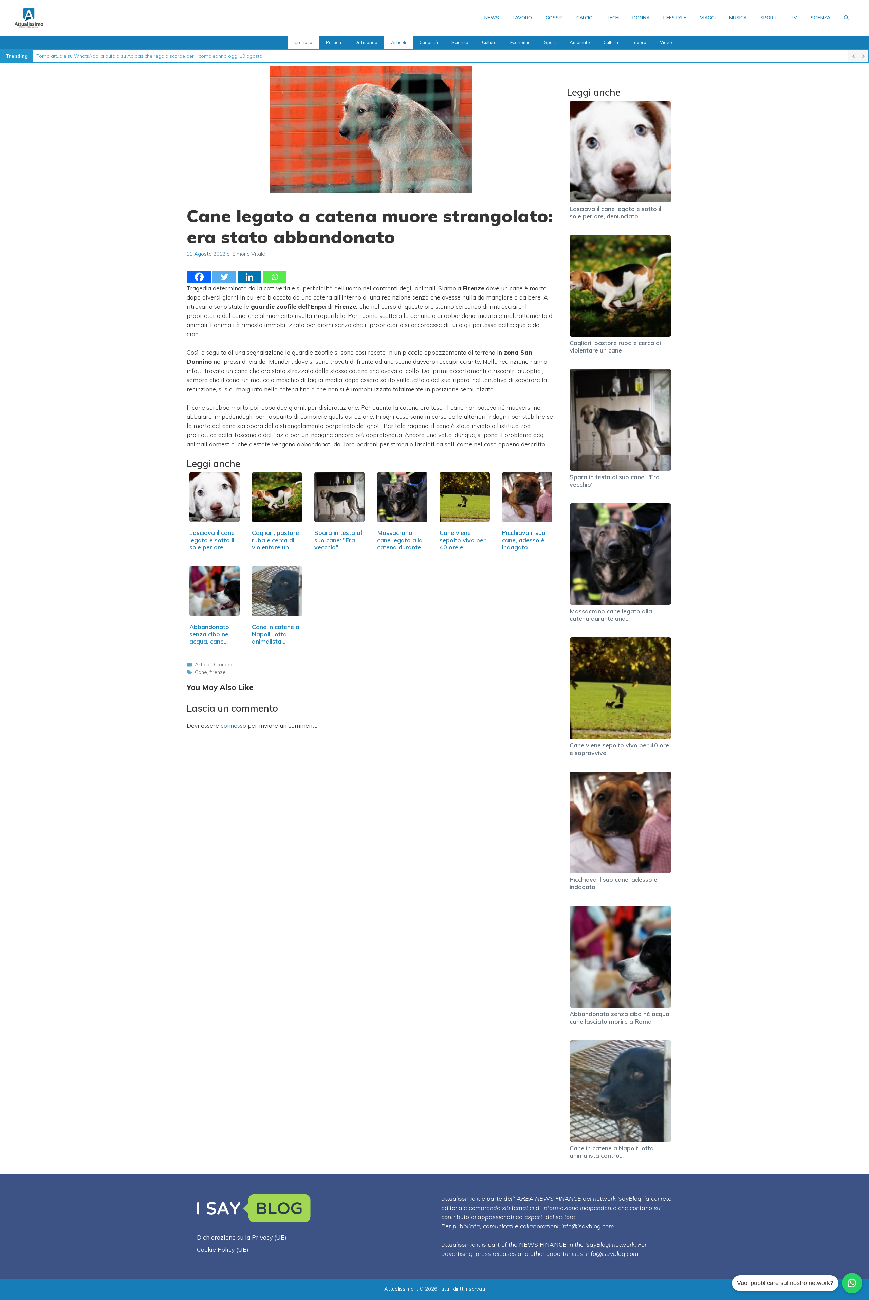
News (491, 18)
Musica (738, 18)
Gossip (554, 18)
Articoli (398, 42)
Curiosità (429, 42)
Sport (768, 18)
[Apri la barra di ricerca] (846, 17)
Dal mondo (366, 42)
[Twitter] (224, 277)
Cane (201, 672)
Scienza (820, 18)
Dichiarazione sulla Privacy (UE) (241, 1237)
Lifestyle (674, 18)
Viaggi (708, 18)
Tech (612, 18)
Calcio (584, 18)
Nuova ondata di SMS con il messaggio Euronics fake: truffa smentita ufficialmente (127, 56)
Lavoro (522, 18)
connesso (233, 725)
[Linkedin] (249, 277)
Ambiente (580, 42)
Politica (333, 42)
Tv (793, 18)
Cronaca (303, 42)
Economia (520, 42)
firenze (217, 672)
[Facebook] (199, 277)
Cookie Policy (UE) (222, 1249)
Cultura (489, 42)
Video (666, 42)
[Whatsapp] (274, 277)
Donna (641, 18)
